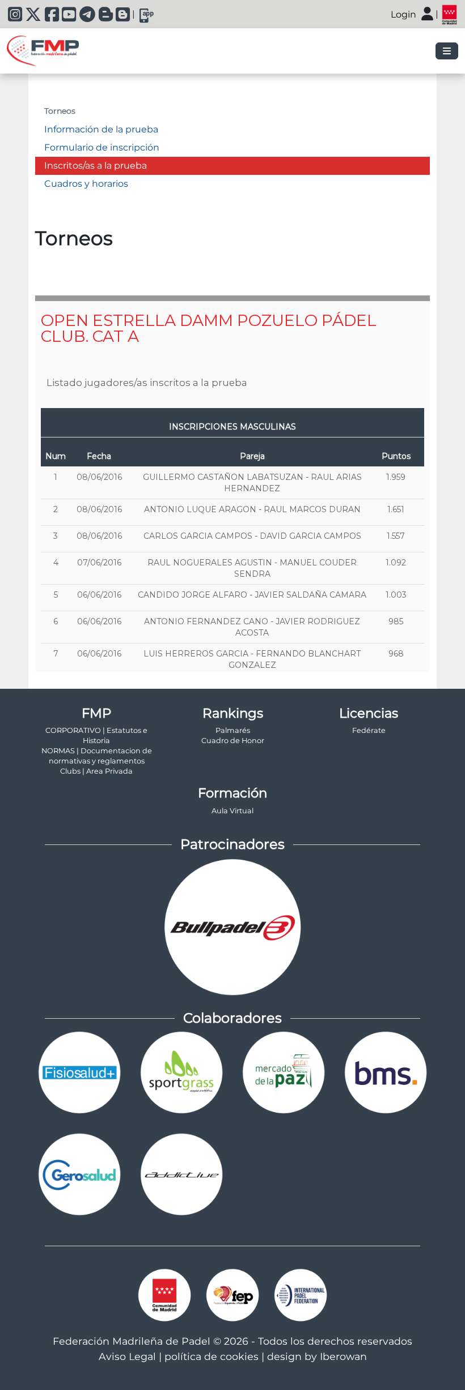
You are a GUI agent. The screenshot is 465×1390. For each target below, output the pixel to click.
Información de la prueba (101, 129)
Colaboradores (232, 1018)
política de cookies (211, 1356)
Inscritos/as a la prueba (95, 165)
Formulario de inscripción (101, 147)
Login (403, 14)
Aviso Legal (127, 1356)
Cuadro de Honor (232, 740)
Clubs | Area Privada (96, 771)
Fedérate (369, 730)
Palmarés (232, 730)
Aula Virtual (232, 810)
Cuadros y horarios (86, 183)
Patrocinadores (232, 844)
